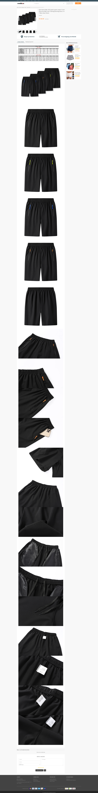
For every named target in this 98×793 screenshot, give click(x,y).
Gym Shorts (28, 7)
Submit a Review (39, 770)
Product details (21, 41)
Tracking (35, 0)
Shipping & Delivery (53, 780)
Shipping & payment (29, 41)
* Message (43, 759)
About (32, 0)
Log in (80, 0)
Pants (25, 7)
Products (21, 0)
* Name (20, 759)
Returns (28, 0)
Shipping (25, 0)
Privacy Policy (35, 780)
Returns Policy (52, 781)
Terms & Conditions (36, 781)
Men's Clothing (21, 7)
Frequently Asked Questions (71, 780)
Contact (38, 0)
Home (18, 0)
